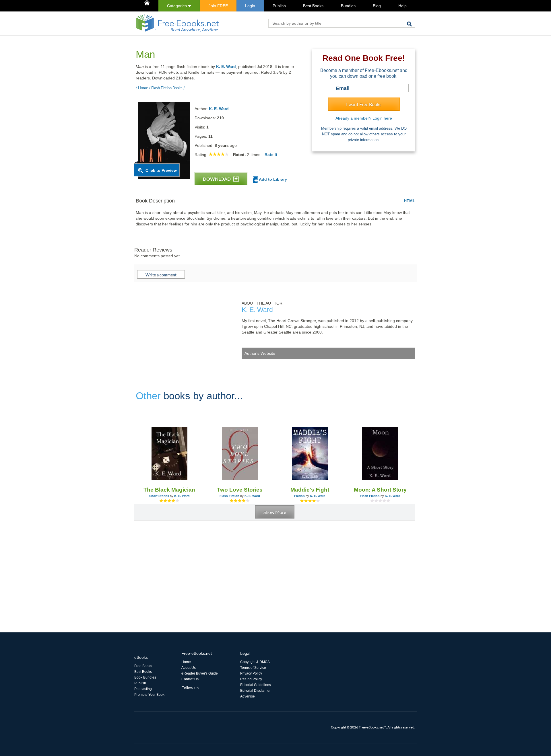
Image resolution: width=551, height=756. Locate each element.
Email (343, 88)
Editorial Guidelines (255, 685)
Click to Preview (161, 170)
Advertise (247, 696)
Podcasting (143, 689)
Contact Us (190, 679)
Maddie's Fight (309, 490)
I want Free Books (363, 104)
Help (402, 5)
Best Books (313, 5)
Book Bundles (145, 677)
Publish (279, 5)
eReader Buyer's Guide (199, 673)
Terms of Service (253, 668)
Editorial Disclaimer (255, 691)
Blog (377, 5)
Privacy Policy (251, 673)
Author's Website (260, 353)
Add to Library (272, 179)
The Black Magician (169, 490)
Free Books (143, 666)
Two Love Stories (240, 490)
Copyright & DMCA (255, 662)
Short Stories (159, 496)
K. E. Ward (226, 66)
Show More (274, 512)
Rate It (271, 154)
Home (186, 662)
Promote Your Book (149, 695)
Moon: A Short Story (380, 490)
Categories (177, 5)
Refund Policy (251, 679)
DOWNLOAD (217, 179)
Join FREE (218, 5)
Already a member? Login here (363, 118)
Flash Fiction (229, 496)
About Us (188, 668)
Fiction (299, 496)
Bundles (348, 5)
